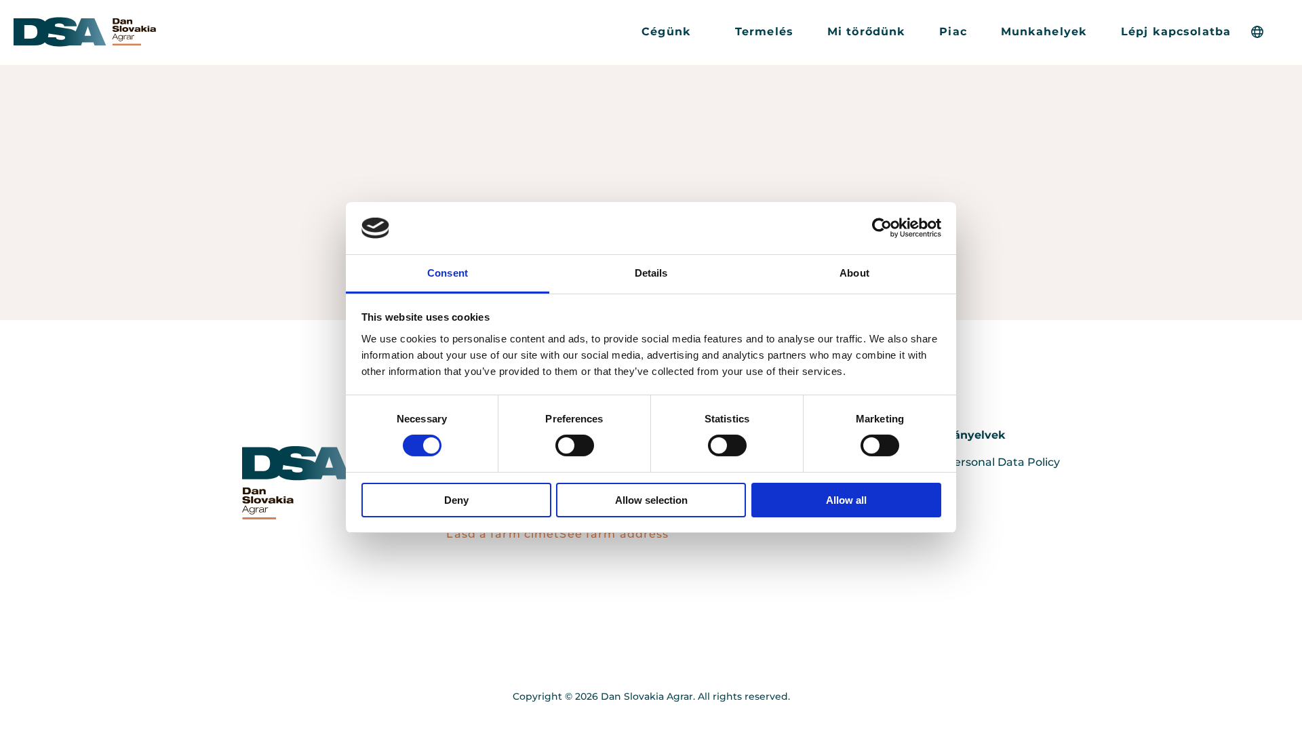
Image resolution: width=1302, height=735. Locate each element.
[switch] (574, 445)
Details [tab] (651, 273)
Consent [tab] (447, 273)
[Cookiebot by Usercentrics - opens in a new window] (882, 228)
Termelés (764, 31)
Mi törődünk (866, 31)
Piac (952, 31)
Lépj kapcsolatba (1176, 31)
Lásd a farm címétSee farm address (557, 534)
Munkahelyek (1044, 31)
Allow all (846, 500)
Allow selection (651, 500)
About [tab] (854, 273)
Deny (456, 500)
